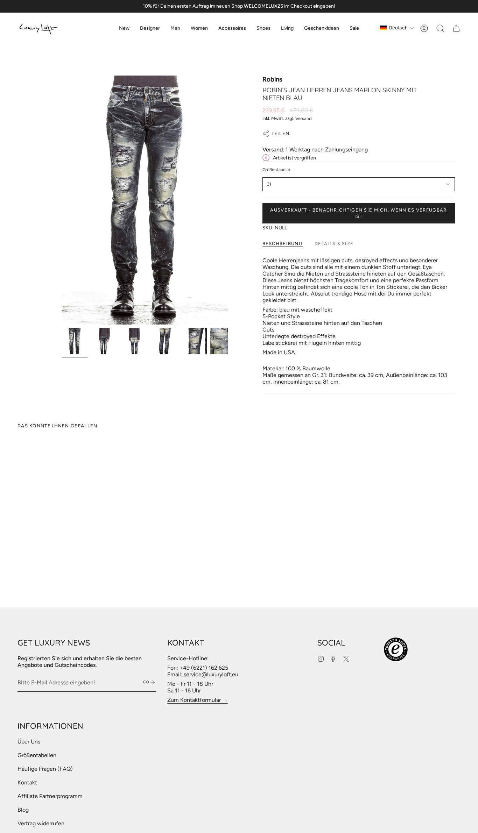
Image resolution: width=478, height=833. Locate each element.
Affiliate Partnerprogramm (50, 796)
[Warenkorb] (456, 28)
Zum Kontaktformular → (197, 700)
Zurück (62, 200)
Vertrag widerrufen (40, 823)
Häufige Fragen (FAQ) (45, 769)
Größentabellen (36, 755)
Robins (272, 79)
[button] (150, 28)
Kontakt (27, 782)
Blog (23, 809)
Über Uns (28, 741)
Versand (303, 118)
